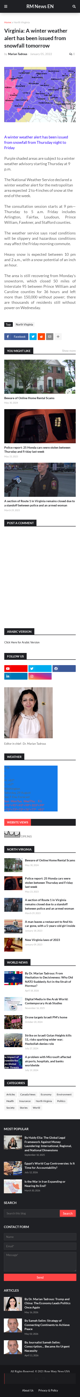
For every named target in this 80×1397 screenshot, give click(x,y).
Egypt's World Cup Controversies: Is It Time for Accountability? (50, 1165)
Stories (24, 1107)
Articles (10, 1094)
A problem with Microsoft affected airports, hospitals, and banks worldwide (48, 1061)
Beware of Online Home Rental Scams (29, 398)
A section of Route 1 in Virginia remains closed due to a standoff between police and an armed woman (39, 503)
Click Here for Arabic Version (21, 642)
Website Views (17, 822)
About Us (27, 1390)
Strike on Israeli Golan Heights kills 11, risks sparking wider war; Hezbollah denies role (48, 1039)
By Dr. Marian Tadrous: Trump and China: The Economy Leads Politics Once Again (47, 1303)
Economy (46, 1094)
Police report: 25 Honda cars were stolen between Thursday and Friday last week (37, 450)
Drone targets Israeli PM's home (46, 1017)
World (36, 1107)
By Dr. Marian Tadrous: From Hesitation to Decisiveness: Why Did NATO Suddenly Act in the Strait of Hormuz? (49, 979)
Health (10, 1101)
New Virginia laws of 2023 (42, 940)
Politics (61, 1101)
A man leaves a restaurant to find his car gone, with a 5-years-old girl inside (50, 924)
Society (10, 1107)
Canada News (27, 1094)
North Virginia (22, 22)
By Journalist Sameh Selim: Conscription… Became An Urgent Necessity (47, 1346)
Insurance (25, 1101)
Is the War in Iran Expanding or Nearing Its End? (45, 1184)
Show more (69, 350)
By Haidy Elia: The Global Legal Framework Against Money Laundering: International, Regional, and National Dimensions (48, 1144)
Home (7, 22)
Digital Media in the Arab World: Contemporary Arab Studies (46, 1001)
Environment (64, 1094)
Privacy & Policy (48, 1390)
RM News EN (40, 6)
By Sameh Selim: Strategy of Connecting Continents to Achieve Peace (47, 1325)
